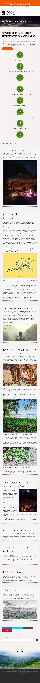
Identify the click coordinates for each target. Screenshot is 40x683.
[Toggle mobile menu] (37, 13)
